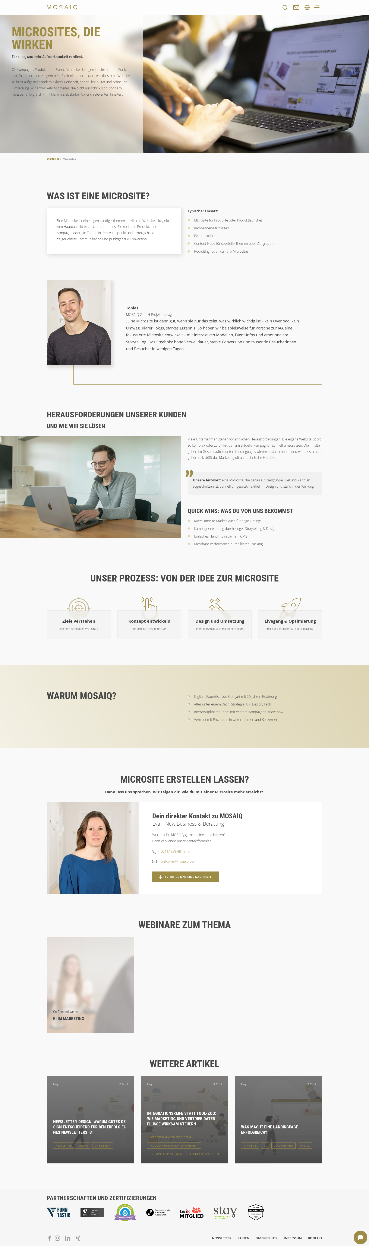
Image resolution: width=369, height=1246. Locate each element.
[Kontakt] (296, 7)
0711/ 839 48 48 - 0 (175, 851)
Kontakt (315, 1238)
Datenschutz (266, 1238)
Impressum (293, 1238)
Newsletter (221, 1238)
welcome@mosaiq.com (178, 861)
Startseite (53, 158)
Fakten (243, 1238)
